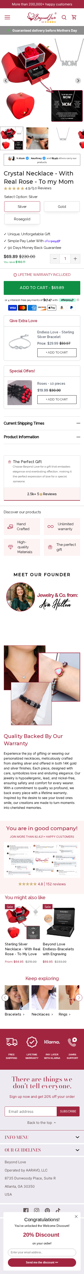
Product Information (21, 437)
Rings (63, 1014)
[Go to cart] (74, 17)
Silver (22, 207)
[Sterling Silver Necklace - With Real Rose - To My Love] (22, 922)
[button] (11, 138)
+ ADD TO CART (57, 352)
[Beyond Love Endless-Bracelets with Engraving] (60, 922)
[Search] (64, 17)
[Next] (79, 998)
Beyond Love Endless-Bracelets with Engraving (58, 949)
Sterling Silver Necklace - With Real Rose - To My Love (22, 949)
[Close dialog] (76, 1216)
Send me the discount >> (42, 1262)
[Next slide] (78, 81)
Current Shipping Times (24, 423)
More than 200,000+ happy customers (42, 4)
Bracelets (13, 1014)
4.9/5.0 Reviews (37, 188)
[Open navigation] (7, 17)
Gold (62, 207)
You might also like (25, 897)
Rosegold (22, 219)
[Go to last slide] (6, 81)
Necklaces (41, 1014)
